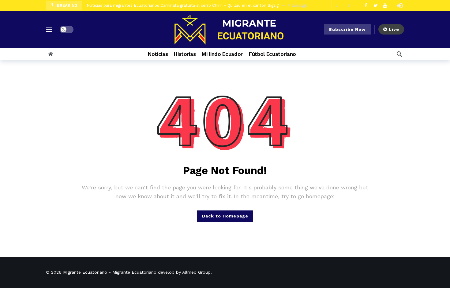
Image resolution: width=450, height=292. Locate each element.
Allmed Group (196, 272)
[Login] (399, 5)
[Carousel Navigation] (342, 5)
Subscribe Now (347, 29)
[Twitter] (375, 5)
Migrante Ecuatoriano (85, 272)
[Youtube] (385, 5)
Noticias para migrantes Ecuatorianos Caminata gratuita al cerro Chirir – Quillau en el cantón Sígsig (183, 5)
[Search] (399, 54)
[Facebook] (366, 5)
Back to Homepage (225, 216)
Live (394, 29)
